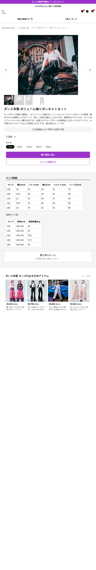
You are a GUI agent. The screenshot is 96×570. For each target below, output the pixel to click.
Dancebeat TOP (8, 28)
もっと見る (86, 276)
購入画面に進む (48, 155)
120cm (10, 147)
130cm (19, 147)
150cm (39, 147)
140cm (29, 147)
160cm (48, 147)
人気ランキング (71, 19)
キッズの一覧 (23, 28)
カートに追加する (48, 162)
